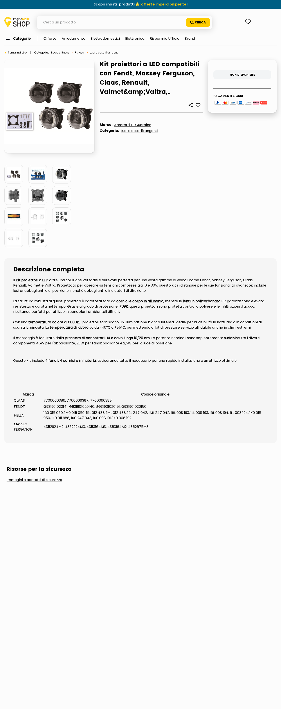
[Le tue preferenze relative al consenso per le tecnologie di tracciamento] (273, 701)
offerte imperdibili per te (163, 4)
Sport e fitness (60, 52)
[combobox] (124, 22)
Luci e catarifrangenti (104, 52)
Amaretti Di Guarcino (132, 124)
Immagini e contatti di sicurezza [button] (34, 480)
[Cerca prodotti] (198, 22)
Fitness (79, 52)
